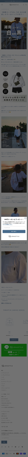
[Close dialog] (25, 218)
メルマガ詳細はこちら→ (8, 224)
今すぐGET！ (14, 231)
